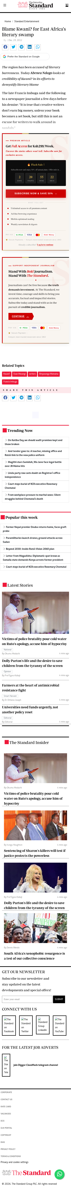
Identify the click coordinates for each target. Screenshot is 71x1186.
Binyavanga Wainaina (48, 374)
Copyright (6, 1135)
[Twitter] (27, 1025)
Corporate (6, 1093)
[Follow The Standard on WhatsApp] (59, 1174)
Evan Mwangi (20, 374)
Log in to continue (45, 244)
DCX (2, 1121)
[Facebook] (10, 1025)
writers (32, 374)
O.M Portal (6, 1128)
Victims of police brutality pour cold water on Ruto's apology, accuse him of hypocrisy (33, 798)
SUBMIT (59, 999)
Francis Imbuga (10, 382)
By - (6, 40)
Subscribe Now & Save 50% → (36, 193)
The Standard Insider (29, 742)
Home (8, 21)
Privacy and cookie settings (14, 1162)
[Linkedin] (44, 1025)
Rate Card (6, 1107)
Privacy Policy (8, 1149)
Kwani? (6, 374)
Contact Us (6, 1100)
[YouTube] (61, 1025)
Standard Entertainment (26, 21)
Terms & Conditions (11, 1157)
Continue (20, 316)
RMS (3, 1142)
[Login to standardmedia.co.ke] (66, 5)
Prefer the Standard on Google (23, 56)
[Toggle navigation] (5, 5)
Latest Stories (20, 585)
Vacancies (6, 1114)
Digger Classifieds (28, 1065)
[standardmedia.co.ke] (35, 5)
